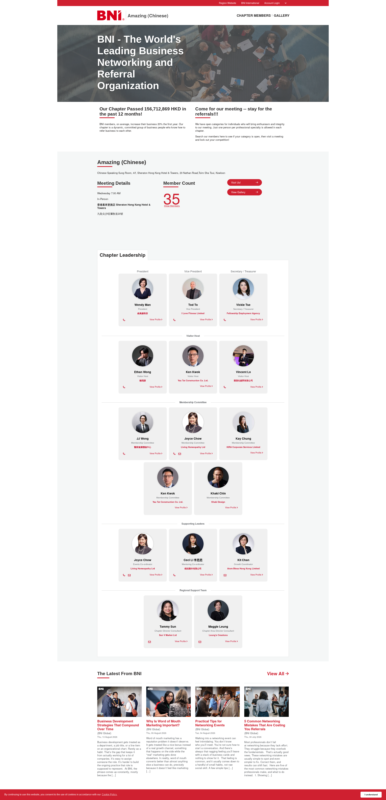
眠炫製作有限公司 (193, 568)
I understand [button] (371, 794)
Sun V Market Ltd (168, 635)
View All (276, 673)
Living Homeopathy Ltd (193, 447)
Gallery (282, 15)
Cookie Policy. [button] (109, 794)
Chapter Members (254, 15)
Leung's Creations (218, 635)
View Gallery (238, 192)
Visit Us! (236, 182)
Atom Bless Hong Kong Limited (243, 568)
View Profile (155, 319)
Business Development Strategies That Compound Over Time (118, 725)
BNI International (250, 3)
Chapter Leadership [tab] (123, 254)
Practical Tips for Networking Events (210, 723)
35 (171, 198)
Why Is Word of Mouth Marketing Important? (163, 723)
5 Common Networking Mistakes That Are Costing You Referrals (264, 725)
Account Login (272, 3)
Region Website (227, 3)
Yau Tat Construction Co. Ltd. (193, 380)
